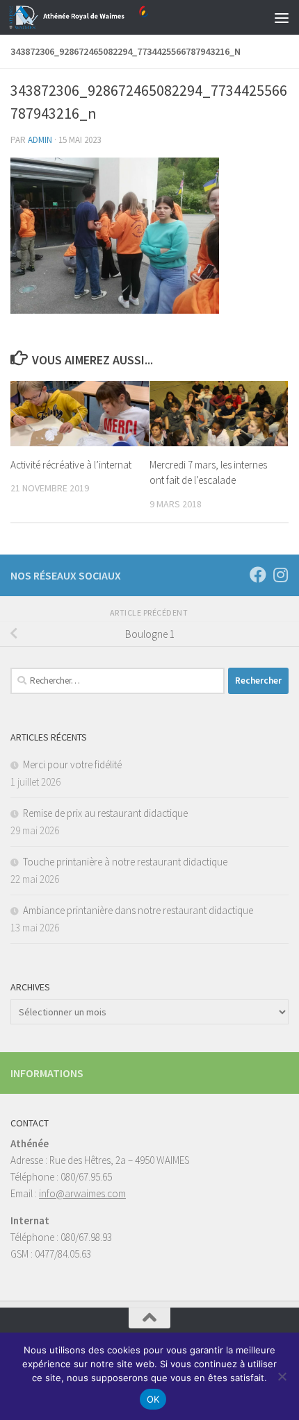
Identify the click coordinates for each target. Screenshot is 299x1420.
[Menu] (281, 17)
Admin (40, 140)
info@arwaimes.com (82, 1193)
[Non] (282, 1376)
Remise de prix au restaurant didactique (105, 813)
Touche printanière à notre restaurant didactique (125, 861)
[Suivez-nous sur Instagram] (280, 574)
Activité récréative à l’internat (70, 464)
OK (153, 1399)
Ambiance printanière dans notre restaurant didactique (138, 910)
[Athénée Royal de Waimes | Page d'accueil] (102, 17)
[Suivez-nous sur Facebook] (258, 574)
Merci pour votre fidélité (72, 764)
